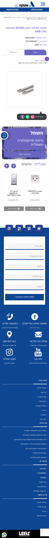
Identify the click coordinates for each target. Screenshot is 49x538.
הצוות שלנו (42, 401)
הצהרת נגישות (41, 516)
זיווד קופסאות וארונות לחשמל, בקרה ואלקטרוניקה (30, 439)
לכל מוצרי (24, 154)
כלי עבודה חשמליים (39, 491)
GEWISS (43, 478)
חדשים (27, 164)
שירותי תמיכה (41, 388)
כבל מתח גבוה (41, 486)
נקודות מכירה (41, 397)
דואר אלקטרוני (36, 256)
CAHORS (43, 469)
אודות (44, 410)
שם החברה (37, 276)
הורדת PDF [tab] (13, 52)
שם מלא (39, 246)
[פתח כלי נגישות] (47, 59)
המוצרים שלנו (36, 9)
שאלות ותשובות (41, 406)
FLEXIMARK (42, 473)
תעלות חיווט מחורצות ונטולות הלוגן (24, 17)
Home (44, 17)
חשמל (39, 17)
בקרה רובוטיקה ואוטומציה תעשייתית (34, 435)
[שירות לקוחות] (4, 534)
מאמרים (43, 415)
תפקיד (39, 286)
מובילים (40, 164)
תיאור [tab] (35, 52)
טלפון (40, 266)
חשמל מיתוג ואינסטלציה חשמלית (35, 430)
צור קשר (43, 392)
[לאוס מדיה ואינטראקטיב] (24, 534)
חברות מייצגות (12, 9)
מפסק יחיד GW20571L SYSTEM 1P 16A (13, 193)
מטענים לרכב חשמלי (39, 453)
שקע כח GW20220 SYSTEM (35, 192)
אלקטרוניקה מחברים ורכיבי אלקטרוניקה (33, 444)
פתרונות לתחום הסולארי (38, 457)
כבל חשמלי (42, 482)
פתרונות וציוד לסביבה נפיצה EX (36, 448)
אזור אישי (43, 419)
